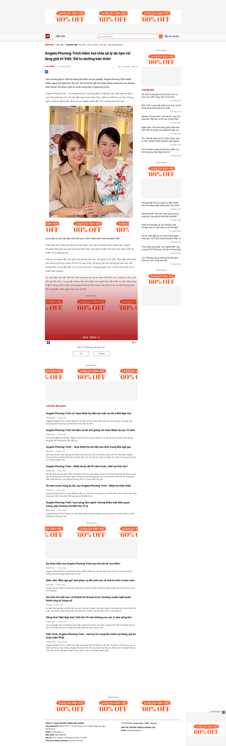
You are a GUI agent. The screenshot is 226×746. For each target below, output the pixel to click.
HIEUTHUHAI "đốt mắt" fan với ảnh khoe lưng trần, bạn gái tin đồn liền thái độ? (161, 216)
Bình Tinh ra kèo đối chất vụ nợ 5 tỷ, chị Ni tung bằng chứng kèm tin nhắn (161, 108)
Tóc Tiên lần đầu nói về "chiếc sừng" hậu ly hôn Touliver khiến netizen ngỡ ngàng (161, 141)
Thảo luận (127, 67)
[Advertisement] (113, 673)
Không (102, 353)
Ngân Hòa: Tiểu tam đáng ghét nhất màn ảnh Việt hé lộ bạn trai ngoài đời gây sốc (161, 130)
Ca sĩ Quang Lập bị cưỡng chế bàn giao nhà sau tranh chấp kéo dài (161, 261)
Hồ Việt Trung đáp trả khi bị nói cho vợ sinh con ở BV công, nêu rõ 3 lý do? (161, 97)
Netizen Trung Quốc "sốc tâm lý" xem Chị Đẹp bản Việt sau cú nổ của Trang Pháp (161, 119)
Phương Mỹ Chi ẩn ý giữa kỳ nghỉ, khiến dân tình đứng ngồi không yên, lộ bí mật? (161, 205)
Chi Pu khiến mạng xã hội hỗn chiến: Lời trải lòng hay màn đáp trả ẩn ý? (161, 152)
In (135, 342)
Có (81, 353)
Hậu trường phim (115, 45)
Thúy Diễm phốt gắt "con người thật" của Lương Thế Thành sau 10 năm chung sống (161, 250)
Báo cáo (135, 67)
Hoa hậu (82, 45)
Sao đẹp (103, 45)
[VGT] (47, 36)
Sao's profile (92, 45)
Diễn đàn (60, 36)
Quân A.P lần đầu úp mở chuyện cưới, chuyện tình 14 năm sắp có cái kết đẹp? (161, 227)
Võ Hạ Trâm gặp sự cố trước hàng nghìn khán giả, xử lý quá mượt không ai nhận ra (161, 239)
